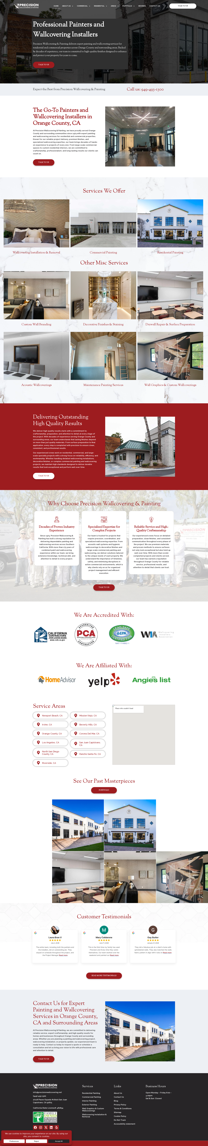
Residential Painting (170, 253)
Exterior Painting (89, 1105)
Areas (113, 6)
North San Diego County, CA (50, 752)
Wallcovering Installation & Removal (36, 253)
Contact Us (154, 6)
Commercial (82, 6)
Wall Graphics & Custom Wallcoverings (170, 385)
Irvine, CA (47, 724)
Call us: (145, 89)
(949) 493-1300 (39, 1096)
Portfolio (127, 6)
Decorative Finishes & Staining (103, 324)
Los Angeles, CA (50, 742)
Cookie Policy (120, 1116)
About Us (66, 6)
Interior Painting (89, 1101)
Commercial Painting (103, 253)
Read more (63, 955)
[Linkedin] (51, 1127)
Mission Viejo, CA (88, 715)
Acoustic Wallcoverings (36, 385)
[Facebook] (35, 1127)
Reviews (142, 6)
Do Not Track (120, 1120)
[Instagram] (40, 1127)
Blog (116, 1101)
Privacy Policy (120, 1105)
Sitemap (117, 1112)
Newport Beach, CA (52, 715)
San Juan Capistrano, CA (90, 743)
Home (56, 6)
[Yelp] (56, 1127)
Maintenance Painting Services (103, 385)
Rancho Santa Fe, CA (90, 754)
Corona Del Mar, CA (89, 733)
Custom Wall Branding (36, 324)
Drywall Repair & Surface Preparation (170, 324)
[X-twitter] (46, 1127)
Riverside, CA (49, 763)
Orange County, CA (52, 733)
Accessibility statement (124, 1124)
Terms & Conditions (123, 1108)
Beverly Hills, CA (88, 724)
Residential (99, 6)
